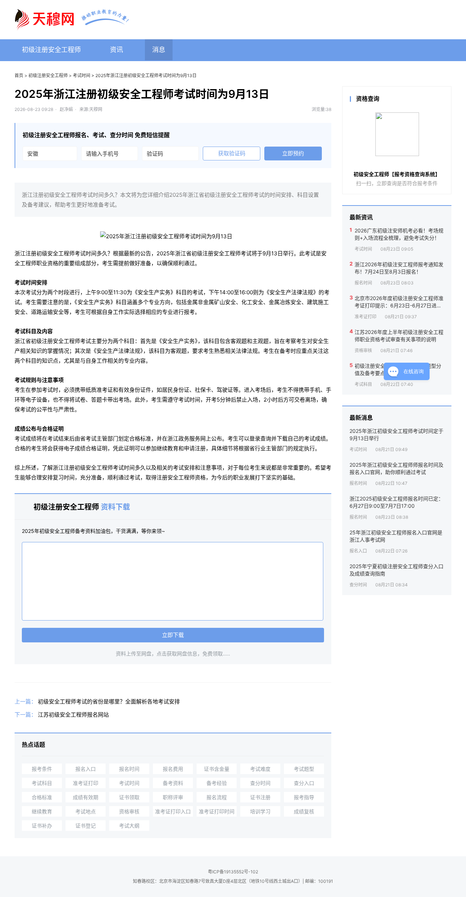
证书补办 (42, 825)
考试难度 (260, 769)
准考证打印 (85, 783)
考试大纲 (129, 825)
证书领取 (129, 797)
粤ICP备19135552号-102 (233, 871)
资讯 (116, 49)
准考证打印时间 (216, 811)
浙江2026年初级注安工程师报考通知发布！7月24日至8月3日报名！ (399, 268)
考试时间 (81, 75)
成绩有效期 (85, 797)
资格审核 (129, 811)
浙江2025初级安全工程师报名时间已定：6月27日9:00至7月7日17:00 (396, 502)
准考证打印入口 (173, 811)
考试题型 (304, 769)
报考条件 (42, 769)
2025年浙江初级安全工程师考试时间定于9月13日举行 (396, 434)
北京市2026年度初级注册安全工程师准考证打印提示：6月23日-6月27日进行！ (399, 302)
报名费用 (173, 769)
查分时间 (260, 783)
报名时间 (129, 769)
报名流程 (216, 797)
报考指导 (304, 797)
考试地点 (85, 811)
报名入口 (85, 769)
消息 (158, 49)
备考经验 (216, 783)
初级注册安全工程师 (51, 49)
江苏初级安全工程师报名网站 (73, 714)
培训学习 (260, 811)
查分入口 (304, 783)
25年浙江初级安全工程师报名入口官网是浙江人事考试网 (396, 536)
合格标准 (42, 797)
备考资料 (173, 783)
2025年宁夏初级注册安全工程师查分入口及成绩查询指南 (396, 570)
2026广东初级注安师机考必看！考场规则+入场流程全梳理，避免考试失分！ (399, 234)
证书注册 (260, 797)
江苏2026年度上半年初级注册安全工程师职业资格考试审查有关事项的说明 (399, 335)
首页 (19, 75)
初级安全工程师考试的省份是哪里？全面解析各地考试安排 (109, 701)
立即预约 (293, 153)
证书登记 (85, 825)
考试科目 (42, 783)
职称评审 (173, 797)
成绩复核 (304, 811)
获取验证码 (231, 153)
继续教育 (42, 811)
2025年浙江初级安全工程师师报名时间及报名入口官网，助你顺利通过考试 (396, 468)
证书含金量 (216, 769)
